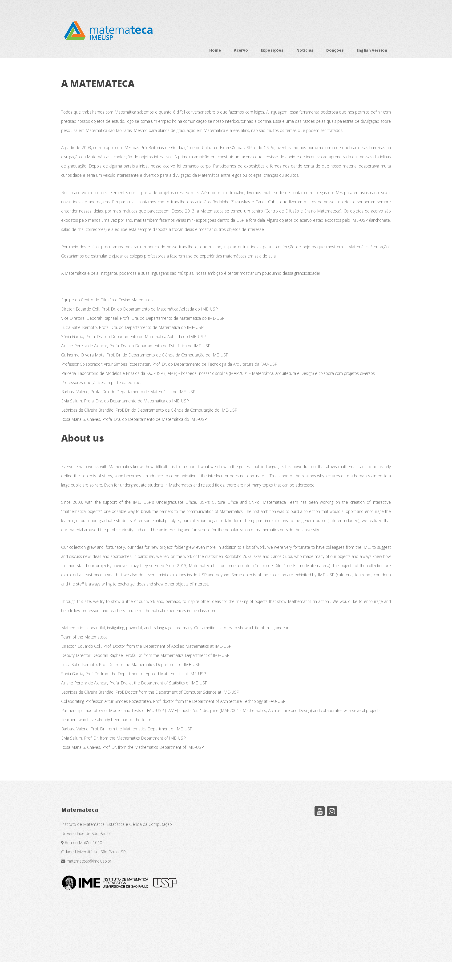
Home (215, 50)
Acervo (241, 50)
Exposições (272, 50)
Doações (335, 50)
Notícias (305, 50)
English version (372, 50)
